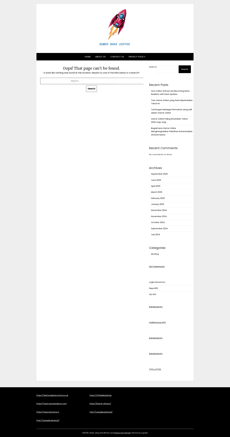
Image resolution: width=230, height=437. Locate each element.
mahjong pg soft (157, 322)
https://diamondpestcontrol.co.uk (52, 395)
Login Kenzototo (157, 282)
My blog (155, 254)
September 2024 (159, 228)
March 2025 (156, 192)
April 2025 (155, 186)
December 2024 (159, 210)
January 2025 (157, 204)
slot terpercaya (157, 266)
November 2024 (159, 216)
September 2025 (159, 173)
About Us (100, 56)
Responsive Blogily (122, 433)
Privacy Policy (137, 56)
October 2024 (158, 222)
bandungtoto (156, 306)
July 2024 (155, 234)
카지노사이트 (155, 369)
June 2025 (156, 180)
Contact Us (117, 56)
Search (153, 66)
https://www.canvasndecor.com (51, 403)
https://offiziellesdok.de (101, 395)
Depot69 (153, 288)
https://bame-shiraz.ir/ (100, 403)
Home (88, 56)
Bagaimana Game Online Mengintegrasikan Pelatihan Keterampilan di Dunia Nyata (171, 131)
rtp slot (152, 294)
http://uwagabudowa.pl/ (47, 420)
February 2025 (158, 198)
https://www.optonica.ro (47, 412)
